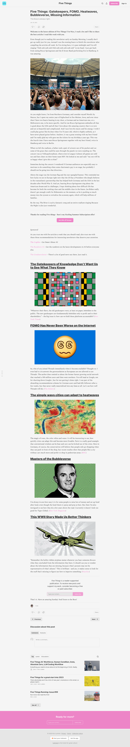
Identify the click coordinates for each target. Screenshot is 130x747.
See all (34, 705)
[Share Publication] (106, 3)
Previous (38, 619)
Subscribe (114, 3)
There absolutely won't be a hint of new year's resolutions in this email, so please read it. (54, 681)
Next (93, 619)
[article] (65, 667)
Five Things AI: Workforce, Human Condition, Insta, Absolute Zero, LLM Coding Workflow (52, 663)
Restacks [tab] (43, 633)
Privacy (63, 733)
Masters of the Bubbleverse (50, 459)
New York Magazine (57, 510)
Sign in (124, 3)
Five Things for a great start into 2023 (47, 677)
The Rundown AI (37, 247)
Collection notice (77, 733)
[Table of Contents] (2, 373)
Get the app (74, 738)
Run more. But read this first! (39, 695)
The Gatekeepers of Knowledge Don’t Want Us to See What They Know (64, 265)
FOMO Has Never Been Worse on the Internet (63, 325)
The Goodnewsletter (38, 254)
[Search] (102, 3)
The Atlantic (49, 388)
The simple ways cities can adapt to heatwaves (64, 395)
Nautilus (85, 571)
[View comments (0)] (39, 27)
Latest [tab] (37, 656)
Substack (55, 743)
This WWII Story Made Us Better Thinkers (60, 517)
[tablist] (38, 633)
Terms (69, 733)
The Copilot (35, 242)
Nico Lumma (40, 669)
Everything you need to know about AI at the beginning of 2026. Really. (53, 667)
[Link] (27, 265)
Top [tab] (33, 656)
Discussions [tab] (45, 656)
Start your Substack (60, 738)
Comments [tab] (35, 633)
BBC (84, 452)
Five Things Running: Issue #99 (44, 692)
